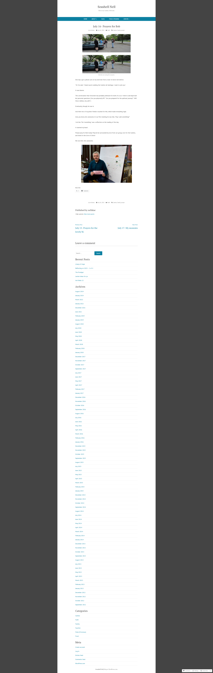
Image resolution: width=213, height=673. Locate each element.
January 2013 (79, 588)
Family (119, 30)
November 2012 (80, 596)
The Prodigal (79, 272)
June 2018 (78, 332)
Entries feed (79, 655)
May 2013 (78, 572)
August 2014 (79, 511)
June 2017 (78, 377)
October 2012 (79, 601)
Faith (108, 30)
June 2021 (78, 312)
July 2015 (78, 466)
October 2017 (79, 365)
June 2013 (78, 568)
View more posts (89, 214)
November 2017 (80, 361)
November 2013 (80, 548)
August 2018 (79, 324)
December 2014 (80, 495)
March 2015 (79, 483)
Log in (77, 651)
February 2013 (79, 584)
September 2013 (80, 556)
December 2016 (80, 397)
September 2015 (80, 458)
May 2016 (78, 426)
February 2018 (79, 348)
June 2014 (78, 519)
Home (85, 19)
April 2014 (78, 527)
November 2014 (80, 499)
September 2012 (80, 605)
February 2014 (79, 536)
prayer (123, 30)
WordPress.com (80, 663)
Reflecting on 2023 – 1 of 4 (84, 268)
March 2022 (79, 300)
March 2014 (79, 531)
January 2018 (79, 352)
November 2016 (80, 401)
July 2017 (78, 373)
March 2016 (79, 434)
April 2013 (78, 576)
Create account (80, 647)
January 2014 (79, 540)
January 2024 (79, 295)
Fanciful (77, 628)
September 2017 (80, 369)
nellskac (92, 30)
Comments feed (80, 659)
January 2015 (79, 491)
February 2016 (79, 438)
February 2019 (79, 316)
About (94, 19)
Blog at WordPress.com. (111, 669)
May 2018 (78, 336)
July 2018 (78, 328)
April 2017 (78, 385)
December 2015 (80, 446)
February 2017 (79, 389)
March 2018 (79, 344)
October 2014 (79, 503)
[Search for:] (84, 253)
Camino (115, 30)
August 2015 (79, 462)
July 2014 (78, 515)
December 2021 (80, 308)
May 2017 (78, 381)
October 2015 (79, 454)
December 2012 (80, 592)
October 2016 (79, 405)
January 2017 (79, 393)
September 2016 (80, 409)
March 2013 (79, 580)
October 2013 (79, 552)
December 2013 (80, 544)
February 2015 (79, 487)
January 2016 (79, 442)
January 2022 (79, 304)
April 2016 (78, 430)
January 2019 (79, 320)
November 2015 (80, 450)
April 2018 (78, 340)
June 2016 (78, 422)
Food (77, 636)
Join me (126, 19)
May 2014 (78, 523)
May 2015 (78, 474)
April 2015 (78, 479)
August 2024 (79, 291)
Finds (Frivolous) (80, 632)
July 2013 (78, 564)
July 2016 (78, 418)
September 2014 (80, 507)
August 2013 (79, 560)
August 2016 (79, 413)
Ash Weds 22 (79, 280)
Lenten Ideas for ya (81, 276)
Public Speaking (114, 19)
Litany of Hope (80, 264)
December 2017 (80, 357)
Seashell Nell (106, 7)
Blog (103, 19)
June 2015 (78, 470)
